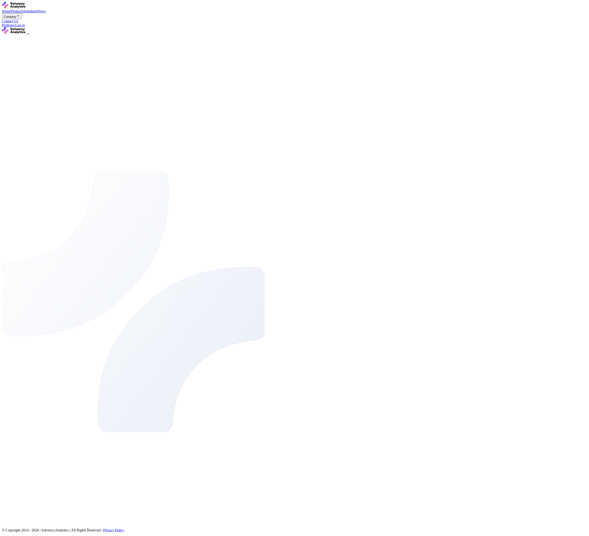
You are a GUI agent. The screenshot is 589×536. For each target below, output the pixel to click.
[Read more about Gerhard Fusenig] (5, 129)
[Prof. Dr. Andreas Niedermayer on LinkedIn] (6, 163)
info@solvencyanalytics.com (23, 468)
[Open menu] (28, 33)
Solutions (30, 452)
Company (53, 452)
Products (17, 452)
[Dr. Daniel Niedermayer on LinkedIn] (6, 84)
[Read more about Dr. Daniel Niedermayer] (5, 89)
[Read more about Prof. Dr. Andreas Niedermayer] (5, 168)
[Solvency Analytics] (14, 7)
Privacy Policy (113, 530)
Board (64, 452)
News (41, 452)
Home (6, 452)
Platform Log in (13, 25)
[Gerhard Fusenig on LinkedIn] (6, 124)
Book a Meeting (13, 527)
